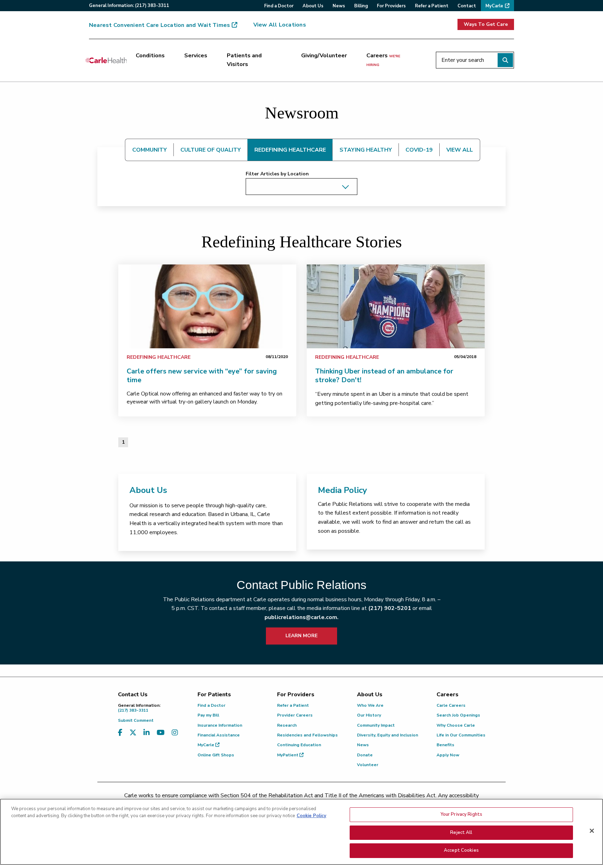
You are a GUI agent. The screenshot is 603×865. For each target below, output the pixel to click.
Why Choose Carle (456, 725)
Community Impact (376, 725)
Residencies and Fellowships (307, 735)
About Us (148, 490)
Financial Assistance (219, 735)
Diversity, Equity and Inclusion (387, 735)
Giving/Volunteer (324, 55)
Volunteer (367, 765)
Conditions (150, 55)
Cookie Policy (311, 816)
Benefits (445, 745)
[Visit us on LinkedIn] (146, 732)
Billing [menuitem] (361, 6)
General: (129, 5)
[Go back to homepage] (106, 60)
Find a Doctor (211, 705)
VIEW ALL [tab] (459, 150)
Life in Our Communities (461, 735)
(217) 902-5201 (389, 608)
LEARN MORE (301, 635)
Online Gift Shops (216, 755)
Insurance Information (220, 725)
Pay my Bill (208, 715)
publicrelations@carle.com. (301, 617)
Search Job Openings (458, 715)
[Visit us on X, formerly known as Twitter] (132, 732)
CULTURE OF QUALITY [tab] (210, 150)
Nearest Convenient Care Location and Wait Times (159, 25)
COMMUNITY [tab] (149, 150)
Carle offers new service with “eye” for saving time (202, 375)
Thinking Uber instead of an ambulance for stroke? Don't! (384, 375)
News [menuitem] (339, 6)
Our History (369, 715)
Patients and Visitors (244, 60)
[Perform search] (505, 60)
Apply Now (448, 755)
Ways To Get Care (486, 24)
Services (195, 55)
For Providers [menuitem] (391, 6)
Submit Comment (136, 720)
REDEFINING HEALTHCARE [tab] (290, 150)
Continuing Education (299, 745)
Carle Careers (451, 705)
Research (287, 725)
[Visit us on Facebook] (120, 732)
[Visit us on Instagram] (175, 732)
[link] (207, 306)
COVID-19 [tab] (419, 150)
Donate (365, 755)
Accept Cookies (461, 850)
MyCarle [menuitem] (494, 6)
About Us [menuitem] (313, 6)
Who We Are (370, 705)
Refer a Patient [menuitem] (431, 6)
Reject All (461, 832)
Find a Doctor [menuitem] (278, 6)
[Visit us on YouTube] (161, 732)
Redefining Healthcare (159, 357)
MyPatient (288, 755)
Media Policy (342, 490)
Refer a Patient (293, 705)
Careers (383, 60)
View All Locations (279, 25)
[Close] (592, 830)
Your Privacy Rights (461, 814)
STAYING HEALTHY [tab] (366, 150)
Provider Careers (295, 715)
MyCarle (206, 745)
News (363, 745)
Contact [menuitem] (466, 6)
